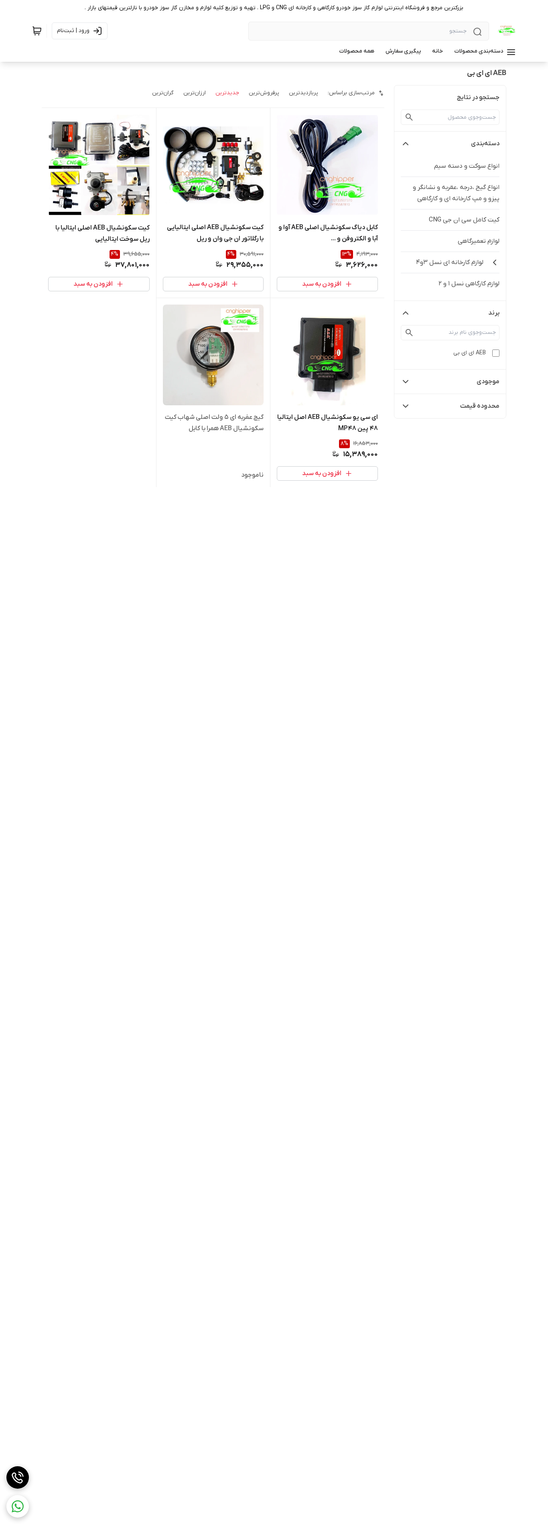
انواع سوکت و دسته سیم (466, 166)
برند (493, 313)
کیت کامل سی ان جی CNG (464, 220)
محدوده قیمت (479, 406)
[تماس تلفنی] (17, 1477)
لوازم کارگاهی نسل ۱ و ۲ (468, 284)
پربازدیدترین (303, 93)
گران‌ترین (163, 93)
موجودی (488, 382)
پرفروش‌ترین (264, 93)
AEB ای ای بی (469, 353)
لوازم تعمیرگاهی (478, 241)
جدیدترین (227, 93)
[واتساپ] (17, 1506)
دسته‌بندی (485, 144)
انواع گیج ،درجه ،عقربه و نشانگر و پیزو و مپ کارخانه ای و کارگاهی (456, 193)
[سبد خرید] (37, 31)
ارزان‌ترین (194, 93)
